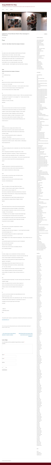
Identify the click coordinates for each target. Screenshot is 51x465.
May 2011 (38, 338)
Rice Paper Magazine (40, 41)
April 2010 (38, 354)
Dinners (11, 9)
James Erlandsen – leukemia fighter (42, 171)
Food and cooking (39, 146)
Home (3, 9)
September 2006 (39, 405)
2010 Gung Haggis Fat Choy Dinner (42, 90)
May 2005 (38, 424)
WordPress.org (39, 454)
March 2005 (38, 427)
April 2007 (38, 397)
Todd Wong (38, 237)
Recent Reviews (39, 209)
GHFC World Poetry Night (40, 151)
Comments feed (39, 453)
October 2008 (39, 375)
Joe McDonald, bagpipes (40, 176)
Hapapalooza (39, 61)
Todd (8, 327)
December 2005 (39, 416)
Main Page (38, 194)
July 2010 (38, 350)
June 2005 (38, 423)
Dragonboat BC (39, 49)
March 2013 (38, 312)
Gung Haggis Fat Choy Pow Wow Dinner (43, 164)
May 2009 (38, 367)
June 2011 (38, 337)
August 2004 (38, 435)
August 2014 (38, 296)
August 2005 (38, 421)
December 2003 (39, 445)
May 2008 (38, 381)
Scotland (38, 223)
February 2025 (39, 264)
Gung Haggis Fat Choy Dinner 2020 (42, 163)
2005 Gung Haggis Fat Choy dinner (42, 80)
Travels (38, 240)
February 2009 (39, 370)
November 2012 (39, 316)
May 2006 (38, 410)
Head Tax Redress (39, 170)
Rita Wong (38, 53)
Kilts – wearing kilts (39, 182)
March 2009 (38, 369)
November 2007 (39, 388)
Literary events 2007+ (40, 192)
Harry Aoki (38, 168)
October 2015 (39, 290)
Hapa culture (39, 167)
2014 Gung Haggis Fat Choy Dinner (42, 95)
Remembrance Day (40, 211)
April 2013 (38, 310)
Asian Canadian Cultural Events (41, 107)
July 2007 (38, 393)
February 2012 (39, 327)
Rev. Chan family (39, 213)
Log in (37, 451)
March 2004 (38, 441)
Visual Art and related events (41, 248)
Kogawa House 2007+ (40, 187)
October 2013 (39, 304)
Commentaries (39, 128)
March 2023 (38, 272)
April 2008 (38, 382)
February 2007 (39, 399)
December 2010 (39, 344)
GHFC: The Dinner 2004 (40, 152)
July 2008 (38, 379)
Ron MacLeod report (40, 218)
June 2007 (38, 394)
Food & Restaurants (40, 145)
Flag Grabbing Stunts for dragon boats (42, 143)
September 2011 (39, 333)
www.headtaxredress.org (5, 319)
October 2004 (39, 433)
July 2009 (38, 364)
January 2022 (39, 277)
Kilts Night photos (39, 185)
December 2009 (39, 358)
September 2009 (39, 362)
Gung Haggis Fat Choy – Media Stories (42, 156)
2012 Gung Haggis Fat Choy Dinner (42, 92)
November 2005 (39, 417)
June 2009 (38, 366)
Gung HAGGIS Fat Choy (9, 5)
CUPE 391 (38, 131)
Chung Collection (39, 56)
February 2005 (39, 428)
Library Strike (39, 188)
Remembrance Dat (39, 210)
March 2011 (38, 340)
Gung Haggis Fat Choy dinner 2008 (42, 161)
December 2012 (39, 315)
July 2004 (38, 436)
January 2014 (39, 301)
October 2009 (39, 361)
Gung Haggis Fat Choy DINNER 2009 (42, 162)
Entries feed (38, 452)
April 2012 (38, 325)
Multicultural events (40, 195)
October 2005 (39, 418)
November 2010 (39, 345)
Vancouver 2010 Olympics (40, 243)
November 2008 (39, 374)
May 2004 (38, 439)
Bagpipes (38, 110)
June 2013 (38, 308)
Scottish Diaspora (39, 66)
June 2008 (38, 380)
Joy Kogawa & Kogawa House (41, 177)
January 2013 (39, 314)
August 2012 (38, 320)
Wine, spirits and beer (40, 249)
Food (37, 144)
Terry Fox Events (39, 235)
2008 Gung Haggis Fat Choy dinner (42, 89)
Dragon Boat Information (40, 133)
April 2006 (38, 411)
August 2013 (38, 307)
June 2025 (38, 260)
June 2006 (38, 409)
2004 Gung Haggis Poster (40, 78)
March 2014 (38, 300)
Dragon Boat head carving (41, 132)
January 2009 (39, 372)
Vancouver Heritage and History (41, 247)
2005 (37, 79)
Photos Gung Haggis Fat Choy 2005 (42, 206)
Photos (38, 204)
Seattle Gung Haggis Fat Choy (41, 228)
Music (37, 197)
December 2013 (39, 302)
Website (3, 362)
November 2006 (39, 403)
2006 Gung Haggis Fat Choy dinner (42, 83)
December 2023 (39, 270)
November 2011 (39, 331)
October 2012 (39, 318)
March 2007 (38, 398)
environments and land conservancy (42, 140)
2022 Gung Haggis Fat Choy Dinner (42, 97)
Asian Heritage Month (40, 109)
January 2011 (39, 343)
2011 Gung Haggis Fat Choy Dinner (42, 91)
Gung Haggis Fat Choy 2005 (41, 157)
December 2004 (39, 430)
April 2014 (38, 298)
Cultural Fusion (39, 129)
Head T (38, 169)
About (7, 9)
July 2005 (38, 422)
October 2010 (39, 346)
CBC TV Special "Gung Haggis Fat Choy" (43, 115)
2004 (37, 77)
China (37, 116)
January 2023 (39, 273)
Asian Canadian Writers (40, 40)
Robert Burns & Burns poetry (41, 217)
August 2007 (38, 392)
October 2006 (39, 404)
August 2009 (38, 363)
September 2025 (39, 258)
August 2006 (38, 406)
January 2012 (39, 328)
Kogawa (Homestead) (40, 43)
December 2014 (39, 295)
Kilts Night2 (38, 186)
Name (3, 354)
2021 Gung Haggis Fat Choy (41, 96)
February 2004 (39, 442)
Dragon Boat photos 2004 (40, 135)
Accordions (38, 103)
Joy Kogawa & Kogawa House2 (41, 179)
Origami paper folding (40, 201)
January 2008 (39, 386)
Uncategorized (39, 241)
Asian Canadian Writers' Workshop (42, 108)
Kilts (37, 181)
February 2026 (39, 255)
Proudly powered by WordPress (6, 460)
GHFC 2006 (38, 150)
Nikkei (38, 60)
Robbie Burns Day (39, 216)
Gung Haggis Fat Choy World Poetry (42, 165)
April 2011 (38, 339)
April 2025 (38, 261)
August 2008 (38, 378)
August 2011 (38, 334)
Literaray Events (39, 189)
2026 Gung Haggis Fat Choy (41, 102)
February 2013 (39, 313)
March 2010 (38, 355)
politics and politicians (40, 207)
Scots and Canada (39, 67)
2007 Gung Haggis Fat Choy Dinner (42, 85)
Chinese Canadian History (41, 121)
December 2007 (39, 387)
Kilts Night (38, 183)
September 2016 (39, 288)
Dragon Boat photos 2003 (40, 134)
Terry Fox (38, 234)
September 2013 (39, 306)
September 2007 (39, 391)
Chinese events (39, 122)
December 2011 (39, 330)
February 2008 (39, 385)
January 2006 (39, 415)
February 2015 (39, 294)
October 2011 (39, 332)
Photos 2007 (38, 205)
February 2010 (39, 356)
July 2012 (38, 321)
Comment (3, 343)
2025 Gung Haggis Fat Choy (41, 101)
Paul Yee (38, 54)
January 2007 (39, 400)
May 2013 (38, 309)
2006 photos (38, 84)
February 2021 (39, 279)
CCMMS (38, 47)
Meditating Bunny (39, 62)
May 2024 (38, 267)
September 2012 (39, 319)
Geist (37, 59)
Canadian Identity (39, 113)
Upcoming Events (39, 242)
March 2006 (38, 412)
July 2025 (38, 259)
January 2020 (39, 282)
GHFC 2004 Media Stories (40, 149)
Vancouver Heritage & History (41, 246)
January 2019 (39, 285)
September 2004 (39, 434)
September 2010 (39, 348)
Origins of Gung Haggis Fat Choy (41, 203)
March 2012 (38, 326)
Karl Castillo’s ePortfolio (40, 68)
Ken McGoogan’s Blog (40, 50)
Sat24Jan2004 (39, 222)
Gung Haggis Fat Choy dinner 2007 (42, 159)
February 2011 (39, 342)
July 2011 (38, 336)
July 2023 (38, 271)
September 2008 (39, 376)
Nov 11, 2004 (38, 198)
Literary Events (39, 191)
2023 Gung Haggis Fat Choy (41, 98)
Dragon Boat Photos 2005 (40, 137)
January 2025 (39, 265)
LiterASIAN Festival (39, 193)
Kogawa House (39, 42)
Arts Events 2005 (39, 104)
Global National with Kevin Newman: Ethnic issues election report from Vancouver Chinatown (26, 335)
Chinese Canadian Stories (41, 55)
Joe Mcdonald (39, 65)
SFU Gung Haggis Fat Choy (41, 229)
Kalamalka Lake (39, 180)
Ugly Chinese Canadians (40, 44)
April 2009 (38, 368)
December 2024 (39, 266)
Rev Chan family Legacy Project (41, 212)
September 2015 (39, 291)
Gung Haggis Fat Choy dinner (41, 158)
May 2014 (38, 297)
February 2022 (39, 276)
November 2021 (39, 278)
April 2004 (38, 440)
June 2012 (38, 322)
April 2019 (38, 283)
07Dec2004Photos (39, 74)
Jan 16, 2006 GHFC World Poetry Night (42, 173)
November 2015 (39, 289)
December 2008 (39, 373)
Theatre (38, 236)
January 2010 (39, 357)
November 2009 (39, 360)
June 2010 (38, 351)
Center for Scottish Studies (41, 48)
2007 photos (38, 86)
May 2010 (38, 352)
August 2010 (38, 349)
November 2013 (39, 303)
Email (3, 358)
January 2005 (39, 429)
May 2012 (38, 324)
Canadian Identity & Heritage (41, 114)
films (37, 141)
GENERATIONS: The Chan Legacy (41, 147)
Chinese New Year (39, 127)
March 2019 (38, 284)
